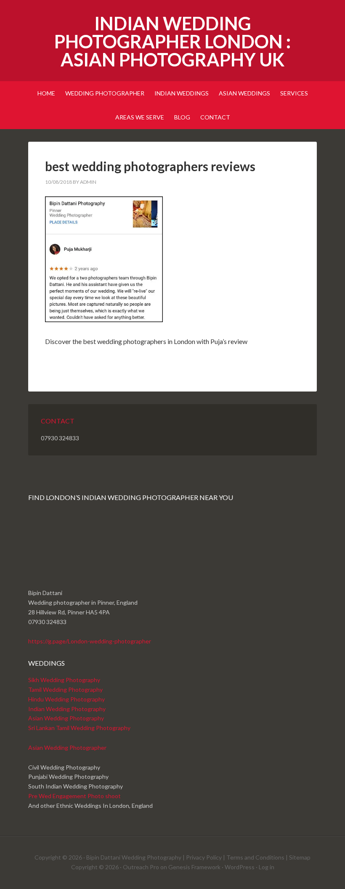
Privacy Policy (204, 857)
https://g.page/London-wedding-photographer (89, 641)
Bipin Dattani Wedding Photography (133, 857)
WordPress (240, 866)
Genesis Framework (194, 866)
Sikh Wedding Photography (64, 679)
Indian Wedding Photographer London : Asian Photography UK (172, 41)
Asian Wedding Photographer (67, 747)
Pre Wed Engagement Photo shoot (74, 795)
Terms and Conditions (255, 857)
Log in (266, 866)
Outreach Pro (141, 866)
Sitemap (299, 857)
